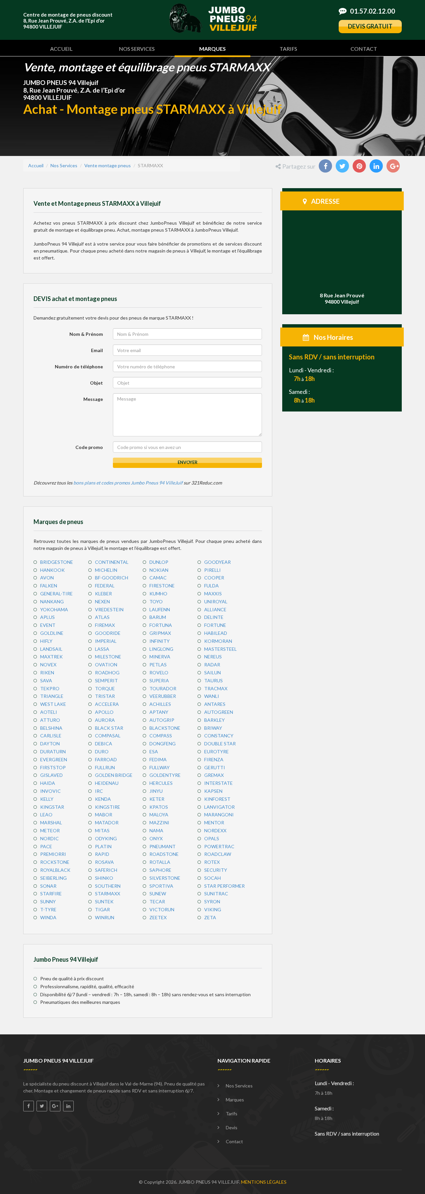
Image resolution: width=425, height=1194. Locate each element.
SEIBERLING (53, 878)
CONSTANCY (218, 735)
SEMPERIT (106, 680)
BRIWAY (213, 728)
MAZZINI (159, 822)
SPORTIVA (161, 886)
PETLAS (158, 664)
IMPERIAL (106, 641)
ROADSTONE (164, 854)
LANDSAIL (51, 649)
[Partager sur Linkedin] (377, 167)
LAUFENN (159, 609)
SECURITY (215, 870)
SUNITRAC (216, 893)
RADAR (212, 664)
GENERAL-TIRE (56, 593)
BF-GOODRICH (111, 577)
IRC (99, 791)
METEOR (50, 830)
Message (93, 399)
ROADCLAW (217, 854)
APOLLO (104, 712)
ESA (153, 751)
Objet (96, 383)
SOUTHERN (108, 886)
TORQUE (105, 688)
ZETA (210, 917)
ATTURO (50, 720)
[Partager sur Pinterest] (360, 167)
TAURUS (213, 680)
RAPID (102, 854)
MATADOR (107, 822)
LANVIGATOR (219, 807)
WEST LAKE (53, 704)
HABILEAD (215, 633)
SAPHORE (160, 870)
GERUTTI (214, 767)
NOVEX (48, 664)
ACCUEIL (61, 48)
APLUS (47, 617)
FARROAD (106, 759)
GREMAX (214, 775)
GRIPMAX (160, 633)
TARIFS (288, 48)
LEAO (46, 814)
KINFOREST (217, 799)
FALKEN (48, 585)
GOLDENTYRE (165, 775)
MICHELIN (106, 570)
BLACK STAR (109, 728)
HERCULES (161, 783)
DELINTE (213, 617)
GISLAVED (51, 775)
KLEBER (103, 593)
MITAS (102, 830)
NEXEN (102, 601)
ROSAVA (104, 862)
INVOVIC (50, 791)
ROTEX (212, 862)
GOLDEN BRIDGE (113, 775)
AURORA (105, 720)
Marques (235, 1099)
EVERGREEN (53, 759)
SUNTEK (104, 901)
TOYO (156, 601)
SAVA (46, 680)
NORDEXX (215, 830)
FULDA (211, 585)
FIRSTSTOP (53, 767)
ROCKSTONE (54, 862)
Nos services (239, 1085)
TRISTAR (105, 696)
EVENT (47, 625)
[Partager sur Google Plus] (393, 167)
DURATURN (53, 751)
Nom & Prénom (86, 334)
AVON (47, 577)
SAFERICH (106, 870)
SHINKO (104, 878)
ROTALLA (159, 862)
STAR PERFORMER (224, 886)
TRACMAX (215, 688)
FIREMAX (105, 625)
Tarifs (231, 1113)
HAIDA (47, 783)
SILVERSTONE (164, 878)
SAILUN (212, 672)
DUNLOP (158, 562)
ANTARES (214, 704)
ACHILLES (160, 704)
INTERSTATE (218, 783)
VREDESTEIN (109, 609)
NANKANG (52, 601)
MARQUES (212, 48)
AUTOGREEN (218, 712)
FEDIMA (158, 759)
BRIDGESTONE (56, 562)
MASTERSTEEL (220, 649)
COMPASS (160, 735)
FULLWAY (159, 767)
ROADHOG (107, 672)
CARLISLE (50, 735)
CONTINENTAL (111, 562)
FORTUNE (215, 625)
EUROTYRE (216, 751)
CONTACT (364, 48)
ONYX (156, 838)
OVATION (106, 664)
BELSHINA (51, 728)
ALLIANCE (215, 609)
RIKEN (47, 672)
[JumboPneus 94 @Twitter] (42, 1106)
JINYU (156, 791)
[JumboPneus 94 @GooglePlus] (55, 1106)
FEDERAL (105, 585)
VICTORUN (161, 909)
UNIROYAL (215, 601)
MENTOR (214, 822)
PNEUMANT (162, 846)
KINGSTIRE (107, 807)
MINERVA (159, 656)
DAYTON (50, 743)
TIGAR (102, 909)
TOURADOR (162, 688)
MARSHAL (51, 822)
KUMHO (158, 593)
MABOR (103, 814)
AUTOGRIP (161, 720)
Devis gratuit (370, 26)
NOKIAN (158, 570)
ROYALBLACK (55, 870)
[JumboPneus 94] (68, 1106)
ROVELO (158, 672)
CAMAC (158, 577)
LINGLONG (161, 649)
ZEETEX (158, 917)
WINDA (48, 917)
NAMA (156, 830)
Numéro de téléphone (79, 366)
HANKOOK (52, 570)
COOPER (214, 577)
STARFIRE (51, 893)
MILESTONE (108, 656)
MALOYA (158, 814)
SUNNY (48, 901)
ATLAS (102, 617)
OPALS (211, 838)
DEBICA (103, 743)
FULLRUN (105, 767)
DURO (102, 751)
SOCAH (212, 878)
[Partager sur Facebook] (326, 167)
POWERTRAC (219, 846)
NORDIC (49, 838)
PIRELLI (212, 570)
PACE (46, 846)
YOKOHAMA (54, 609)
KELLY (46, 799)
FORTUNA (160, 625)
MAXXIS (213, 593)
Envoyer (188, 462)
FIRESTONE (162, 585)
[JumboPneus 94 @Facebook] (28, 1106)
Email (97, 350)
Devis (231, 1127)
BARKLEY (214, 720)
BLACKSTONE (164, 728)
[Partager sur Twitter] (343, 167)
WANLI (211, 696)
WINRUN (104, 917)
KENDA (103, 799)
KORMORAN (218, 641)
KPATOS (158, 807)
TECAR (157, 901)
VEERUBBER (162, 696)
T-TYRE (48, 909)
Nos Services (63, 165)
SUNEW (157, 893)
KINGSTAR (52, 807)
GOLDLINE (51, 633)
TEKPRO (49, 688)
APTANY (158, 712)
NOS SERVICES (137, 48)
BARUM (157, 617)
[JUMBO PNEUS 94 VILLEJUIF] (213, 17)
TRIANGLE (51, 696)
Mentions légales (264, 1182)
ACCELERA (107, 704)
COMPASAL (108, 735)
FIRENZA (213, 759)
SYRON (212, 901)
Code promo (89, 447)
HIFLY (46, 641)
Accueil (35, 165)
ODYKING (106, 838)
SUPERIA (159, 680)
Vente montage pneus (107, 165)
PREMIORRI (53, 854)
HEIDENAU (107, 783)
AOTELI (48, 712)
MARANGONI (219, 814)
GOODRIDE (108, 633)
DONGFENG (162, 743)
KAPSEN (213, 791)
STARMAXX (107, 893)
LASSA (102, 649)
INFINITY (159, 641)
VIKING (212, 909)
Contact (234, 1141)
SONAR (48, 886)
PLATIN (103, 846)
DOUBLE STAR (220, 743)
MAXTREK (51, 656)
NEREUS (213, 656)
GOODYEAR (217, 562)
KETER (156, 799)
